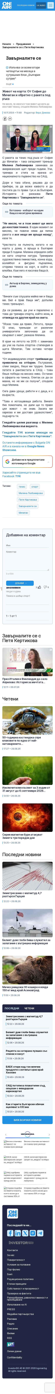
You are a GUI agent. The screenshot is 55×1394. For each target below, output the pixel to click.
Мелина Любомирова (31, 493)
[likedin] (18, 1232)
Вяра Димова (43, 112)
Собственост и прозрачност (23, 1289)
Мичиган (23, 512)
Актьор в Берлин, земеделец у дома (28, 285)
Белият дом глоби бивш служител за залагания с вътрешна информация (27, 1035)
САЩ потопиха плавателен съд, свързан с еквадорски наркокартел (26, 1088)
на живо (41, 5)
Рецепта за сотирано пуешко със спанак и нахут (26, 1052)
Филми (11, 1333)
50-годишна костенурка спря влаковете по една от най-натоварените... (21, 740)
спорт (35, 486)
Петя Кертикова (28, 499)
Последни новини (25, 5)
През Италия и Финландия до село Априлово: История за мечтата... (24, 680)
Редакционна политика (20, 1279)
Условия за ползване (19, 1265)
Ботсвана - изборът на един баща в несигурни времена (26, 212)
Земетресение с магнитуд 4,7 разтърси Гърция (24, 1018)
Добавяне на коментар (25, 535)
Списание (12, 1329)
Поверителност (16, 1260)
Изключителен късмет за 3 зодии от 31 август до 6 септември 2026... (26, 789)
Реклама (12, 1319)
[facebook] (10, 1232)
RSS (9, 1338)
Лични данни (14, 1351)
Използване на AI (17, 1305)
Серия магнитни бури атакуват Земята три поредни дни (22, 836)
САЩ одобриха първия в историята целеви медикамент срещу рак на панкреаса (35, 1176)
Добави (19, 583)
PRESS (11, 1309)
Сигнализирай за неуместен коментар (46, 598)
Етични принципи (16, 1284)
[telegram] (40, 1232)
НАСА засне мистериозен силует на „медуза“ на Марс (36, 1158)
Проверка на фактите (19, 1293)
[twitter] (25, 1232)
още (9, 84)
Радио (10, 1324)
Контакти (12, 1250)
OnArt (10, 1344)
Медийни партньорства (20, 1314)
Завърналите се (28, 506)
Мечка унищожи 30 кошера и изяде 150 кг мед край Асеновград (25, 989)
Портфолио (13, 1269)
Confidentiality (14, 1357)
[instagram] (32, 1232)
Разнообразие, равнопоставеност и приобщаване (27, 1299)
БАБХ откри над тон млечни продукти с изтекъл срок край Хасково (24, 1069)
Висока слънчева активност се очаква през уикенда (36, 1142)
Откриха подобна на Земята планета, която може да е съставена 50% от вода (36, 1191)
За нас (10, 1255)
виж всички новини (27, 1120)
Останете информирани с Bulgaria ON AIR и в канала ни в (26, 446)
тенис (22, 486)
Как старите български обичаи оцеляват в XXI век (25, 1105)
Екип (9, 1274)
